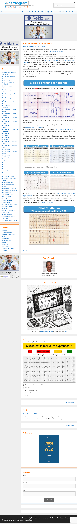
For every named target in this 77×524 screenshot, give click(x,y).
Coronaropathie (6, 240)
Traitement (5, 250)
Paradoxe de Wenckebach (9, 204)
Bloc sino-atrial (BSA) (8, 177)
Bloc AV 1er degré (7, 80)
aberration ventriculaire (57, 52)
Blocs (26, 250)
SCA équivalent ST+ (31, 390)
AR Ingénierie (29, 520)
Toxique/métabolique (8, 248)
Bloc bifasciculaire (7, 104)
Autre (26, 395)
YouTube (52, 518)
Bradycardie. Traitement (9, 188)
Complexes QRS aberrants (9, 190)
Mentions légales (27, 518)
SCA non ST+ (29, 393)
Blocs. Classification (7, 183)
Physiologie (5, 242)
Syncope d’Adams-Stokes (9, 220)
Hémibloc (4, 198)
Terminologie (5, 246)
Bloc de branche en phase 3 (65, 129)
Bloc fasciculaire (6, 149)
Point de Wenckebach (8, 210)
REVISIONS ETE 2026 (30, 414)
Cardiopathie (5, 239)
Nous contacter (70, 518)
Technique (5, 244)
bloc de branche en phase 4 (34, 127)
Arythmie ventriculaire (8, 235)
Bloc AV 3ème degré (8, 102)
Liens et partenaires (41, 518)
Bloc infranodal (6, 165)
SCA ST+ (27, 388)
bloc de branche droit (52, 61)
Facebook (60, 518)
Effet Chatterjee (47, 202)
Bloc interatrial (6, 167)
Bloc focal (5, 163)
